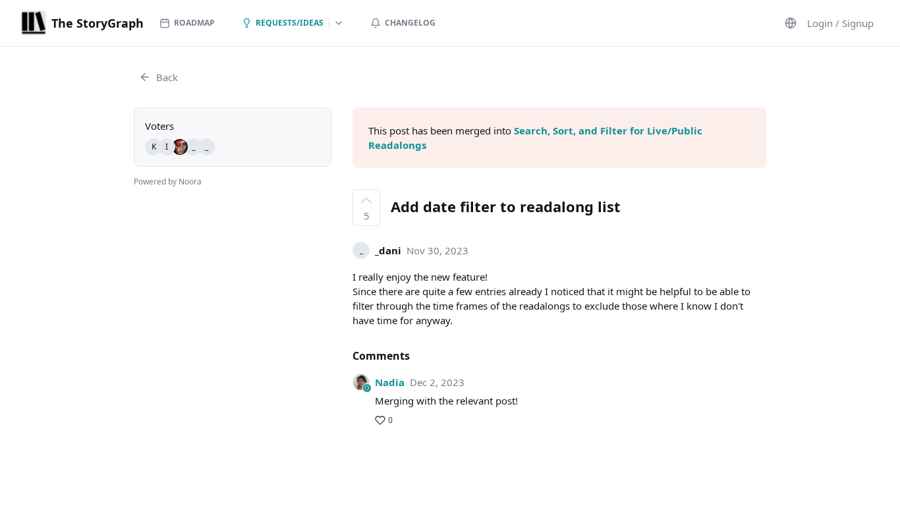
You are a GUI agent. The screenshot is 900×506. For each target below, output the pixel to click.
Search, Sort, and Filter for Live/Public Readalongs (535, 138)
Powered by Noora (168, 181)
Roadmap (194, 22)
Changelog (410, 22)
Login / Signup (840, 23)
